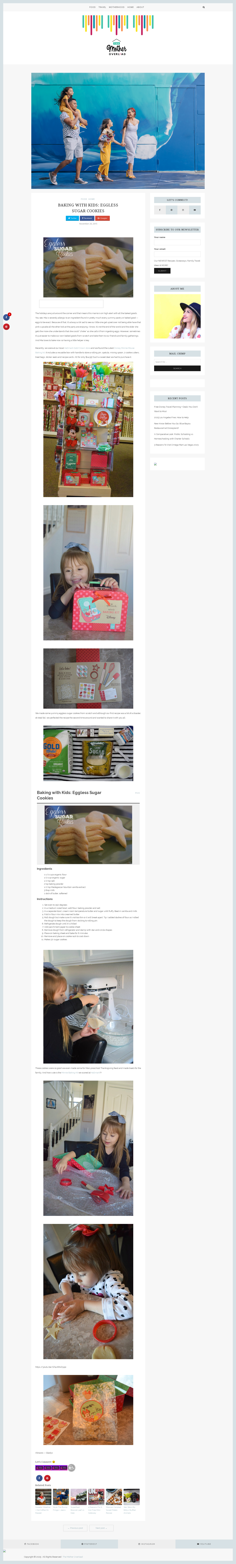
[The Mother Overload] (118, 38)
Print (137, 793)
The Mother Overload (73, 1557)
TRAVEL (102, 7)
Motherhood (117, 7)
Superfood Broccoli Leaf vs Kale (77, 1510)
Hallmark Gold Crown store (77, 348)
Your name (159, 237)
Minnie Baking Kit (69, 1072)
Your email (159, 249)
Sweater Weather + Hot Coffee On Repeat (43, 1510)
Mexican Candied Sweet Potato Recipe (113, 1510)
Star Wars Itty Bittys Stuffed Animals (130, 1510)
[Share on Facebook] (39, 1480)
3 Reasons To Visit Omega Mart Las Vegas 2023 (176, 445)
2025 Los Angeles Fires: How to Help (171, 417)
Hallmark (95, 1072)
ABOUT (140, 7)
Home (130, 7)
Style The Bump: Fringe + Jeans (60, 1508)
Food (92, 7)
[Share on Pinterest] (47, 1480)
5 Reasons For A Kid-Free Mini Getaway (95, 1510)
